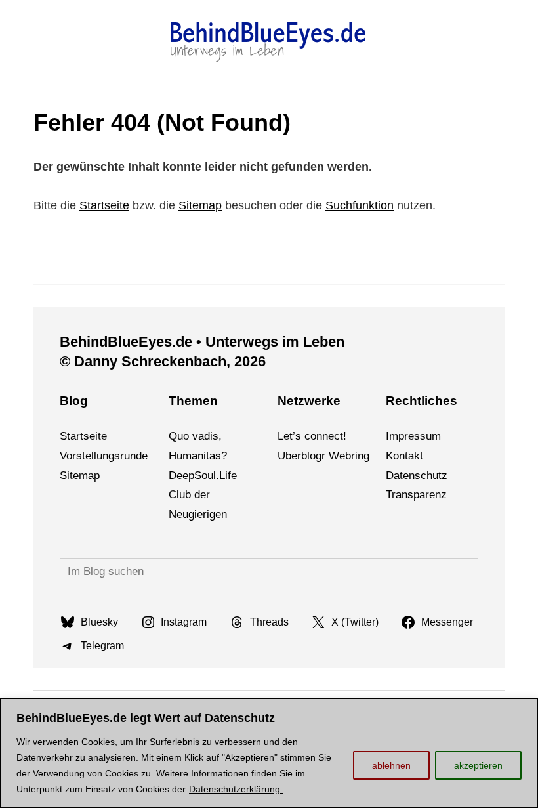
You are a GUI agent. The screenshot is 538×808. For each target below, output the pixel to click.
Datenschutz (416, 475)
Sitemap (200, 205)
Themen (193, 401)
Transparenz (416, 494)
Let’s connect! (312, 436)
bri (351, 456)
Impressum (413, 436)
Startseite (104, 205)
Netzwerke (309, 401)
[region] (269, 753)
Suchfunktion (359, 205)
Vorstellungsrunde (104, 456)
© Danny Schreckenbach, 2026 (163, 361)
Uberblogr (301, 456)
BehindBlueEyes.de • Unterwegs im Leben (202, 341)
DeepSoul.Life (203, 475)
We (337, 456)
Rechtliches (421, 401)
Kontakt (404, 456)
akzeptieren (478, 765)
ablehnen (391, 765)
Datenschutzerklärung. (236, 789)
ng (363, 456)
